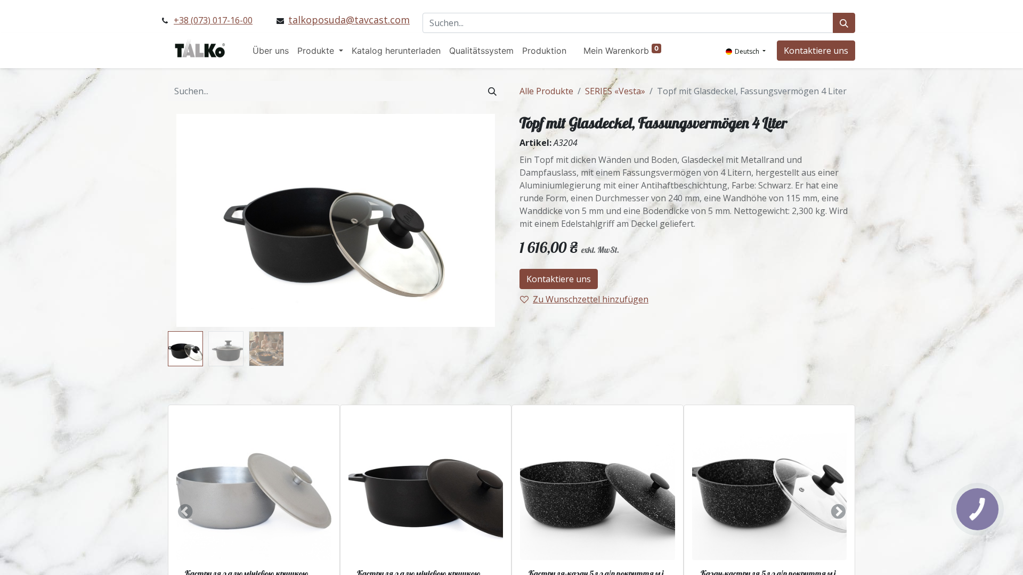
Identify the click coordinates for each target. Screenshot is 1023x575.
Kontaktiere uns (816, 50)
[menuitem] (270, 50)
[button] (193, 220)
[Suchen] (844, 23)
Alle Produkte (546, 91)
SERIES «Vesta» (615, 91)
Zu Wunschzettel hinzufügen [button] (590, 299)
